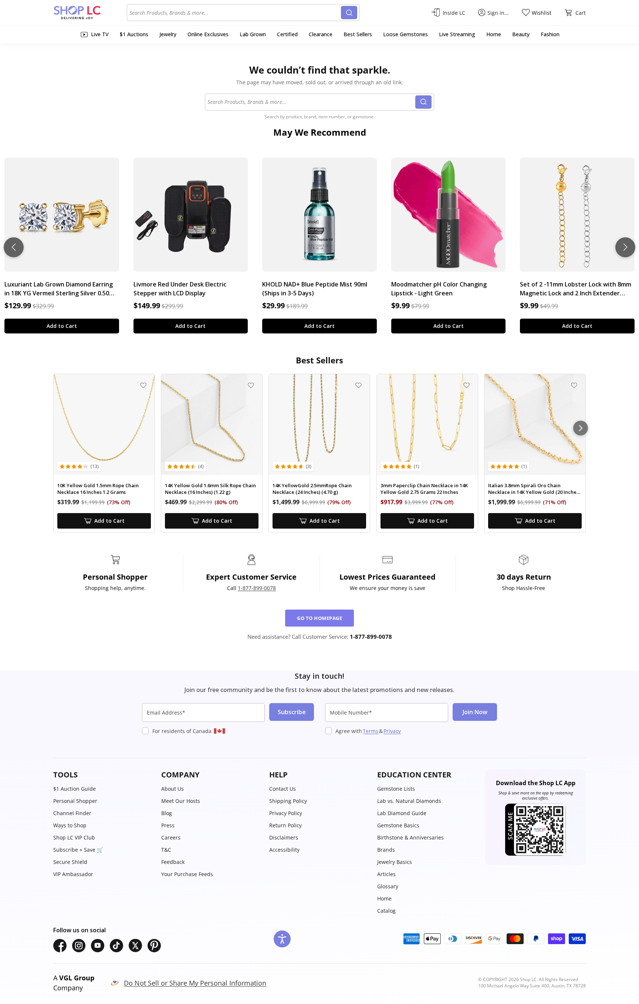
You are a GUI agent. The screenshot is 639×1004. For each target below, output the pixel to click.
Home (384, 898)
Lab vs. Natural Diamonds (409, 800)
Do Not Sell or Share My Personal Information (195, 982)
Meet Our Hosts (180, 800)
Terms (370, 731)
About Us (172, 788)
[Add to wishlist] (143, 385)
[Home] (90, 12)
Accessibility (284, 849)
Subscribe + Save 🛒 (78, 849)
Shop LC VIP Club (74, 837)
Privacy (392, 731)
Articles (386, 874)
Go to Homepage (319, 618)
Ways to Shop (70, 825)
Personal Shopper (75, 800)
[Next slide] (625, 247)
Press (168, 825)
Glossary (387, 886)
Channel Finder (72, 813)
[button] (103, 774)
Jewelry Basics (394, 861)
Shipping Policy (288, 800)
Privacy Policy (285, 813)
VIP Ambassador (73, 874)
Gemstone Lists (396, 788)
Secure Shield (70, 861)
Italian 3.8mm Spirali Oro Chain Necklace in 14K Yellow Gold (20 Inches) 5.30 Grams (534, 489)
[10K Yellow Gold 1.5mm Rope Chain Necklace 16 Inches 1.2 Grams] (104, 424)
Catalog (386, 910)
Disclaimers (283, 837)
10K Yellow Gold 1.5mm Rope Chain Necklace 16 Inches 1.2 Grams (98, 489)
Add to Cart (62, 325)
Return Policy (285, 825)
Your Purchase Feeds (187, 874)
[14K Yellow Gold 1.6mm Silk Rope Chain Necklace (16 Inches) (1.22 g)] (211, 424)
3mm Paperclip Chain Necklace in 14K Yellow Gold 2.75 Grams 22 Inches (424, 489)
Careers (170, 837)
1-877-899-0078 (257, 587)
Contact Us (282, 788)
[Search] (349, 12)
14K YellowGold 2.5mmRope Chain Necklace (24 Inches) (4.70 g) (312, 489)
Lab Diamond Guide (401, 813)
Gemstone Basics (398, 825)
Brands (386, 849)
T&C (166, 849)
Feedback (173, 861)
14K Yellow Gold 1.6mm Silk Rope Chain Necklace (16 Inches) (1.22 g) (210, 489)
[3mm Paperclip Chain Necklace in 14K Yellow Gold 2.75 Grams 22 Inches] (427, 424)
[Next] (580, 428)
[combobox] (235, 12)
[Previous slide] (14, 247)
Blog (166, 813)
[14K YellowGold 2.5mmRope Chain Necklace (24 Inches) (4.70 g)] (319, 424)
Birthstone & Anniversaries (410, 837)
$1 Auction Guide (74, 788)
